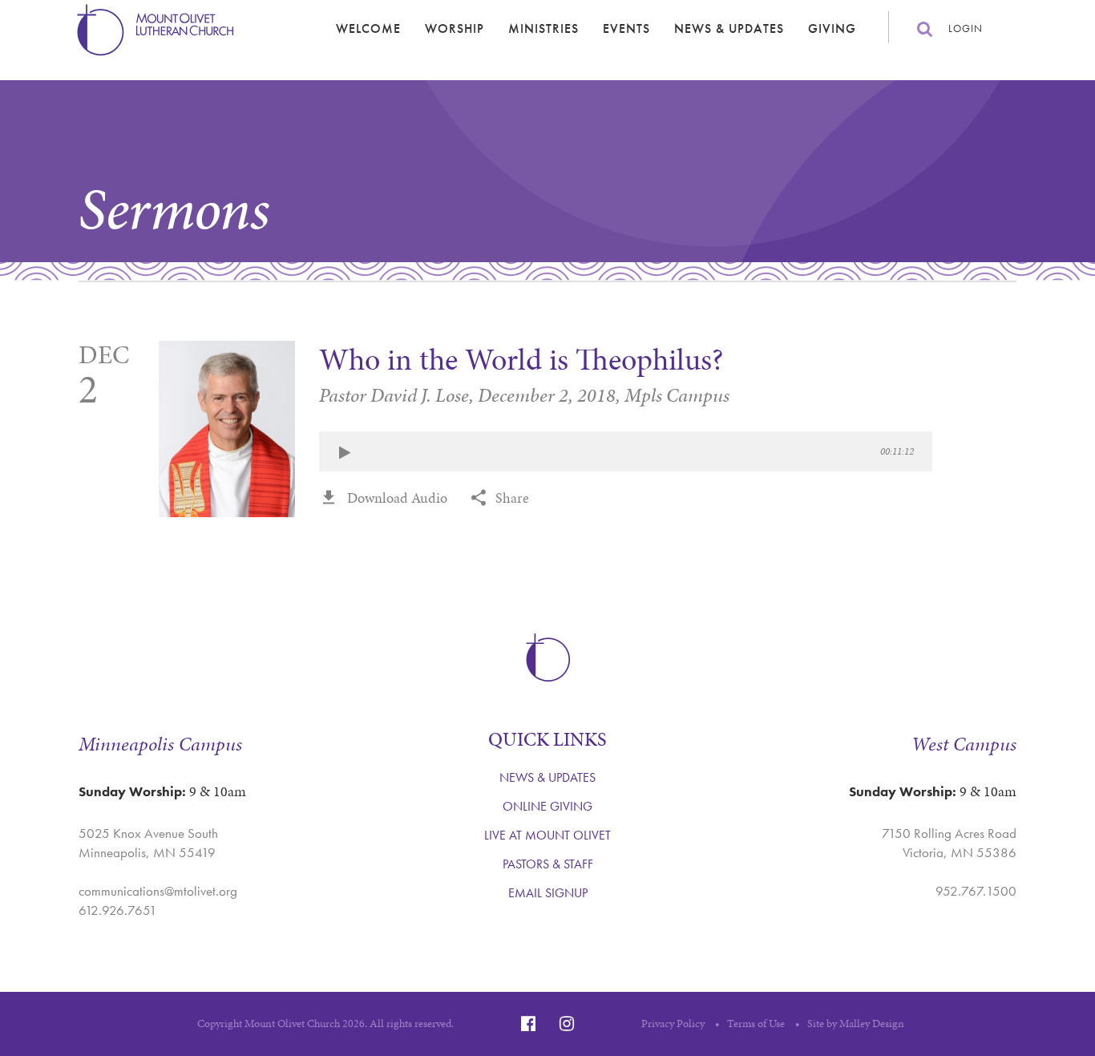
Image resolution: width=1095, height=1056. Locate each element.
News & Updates (729, 28)
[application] (625, 451)
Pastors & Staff (548, 864)
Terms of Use (756, 1023)
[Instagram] (567, 1023)
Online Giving (547, 806)
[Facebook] (528, 1023)
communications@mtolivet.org (158, 891)
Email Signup (548, 892)
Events (626, 28)
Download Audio (397, 498)
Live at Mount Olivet (547, 835)
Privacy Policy (673, 1023)
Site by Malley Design (855, 1023)
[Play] (345, 453)
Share (512, 498)
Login (965, 28)
